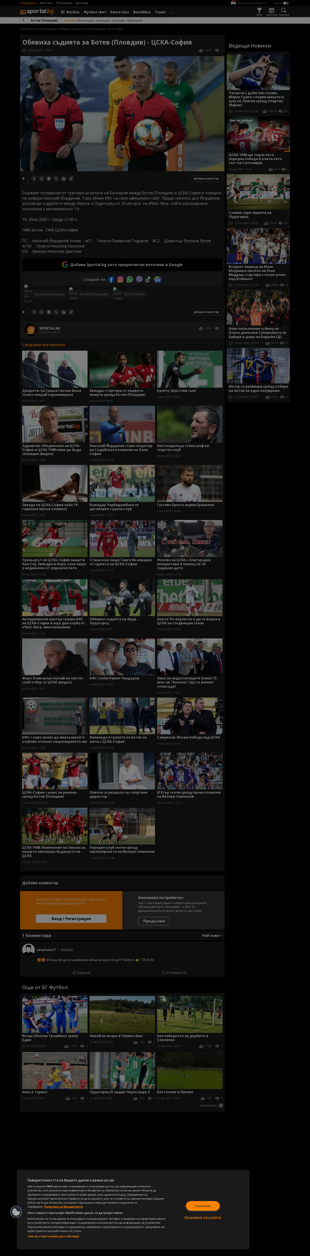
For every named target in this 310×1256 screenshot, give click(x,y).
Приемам (203, 1206)
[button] (16, 1212)
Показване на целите (203, 1217)
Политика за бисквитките (63, 1206)
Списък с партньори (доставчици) (53, 1236)
